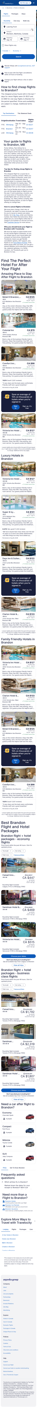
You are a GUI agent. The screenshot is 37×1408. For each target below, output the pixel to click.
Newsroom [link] (6, 1300)
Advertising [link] (6, 1310)
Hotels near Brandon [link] (9, 1239)
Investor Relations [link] (8, 1303)
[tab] (6, 14)
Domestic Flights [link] (8, 1325)
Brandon (9, 129)
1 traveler (5, 51)
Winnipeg (9, 125)
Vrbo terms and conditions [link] (10, 1350)
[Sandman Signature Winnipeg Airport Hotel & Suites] (18, 1047)
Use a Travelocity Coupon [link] (10, 1374)
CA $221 (29, 125)
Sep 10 (9, 40)
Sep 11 (26, 40)
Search (18, 57)
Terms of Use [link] (7, 1346)
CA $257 (29, 129)
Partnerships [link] (6, 1297)
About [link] (5, 1287)
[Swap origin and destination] (32, 29)
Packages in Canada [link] (9, 1328)
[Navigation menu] (33, 2)
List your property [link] (8, 1294)
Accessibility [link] (7, 1353)
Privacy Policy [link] (7, 1340)
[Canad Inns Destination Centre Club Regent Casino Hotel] (18, 1015)
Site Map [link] (5, 1307)
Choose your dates (18, 956)
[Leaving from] (18, 26)
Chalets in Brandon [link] (8, 1246)
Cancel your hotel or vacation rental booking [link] (16, 1368)
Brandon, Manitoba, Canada (17, 34)
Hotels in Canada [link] (8, 1318)
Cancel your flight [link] (8, 1365)
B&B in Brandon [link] (7, 1243)
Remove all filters (19, 855)
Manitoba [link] (9, 8)
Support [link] (5, 1361)
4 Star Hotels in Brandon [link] (10, 1235)
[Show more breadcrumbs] (3, 8)
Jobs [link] (4, 1290)
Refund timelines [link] (8, 1371)
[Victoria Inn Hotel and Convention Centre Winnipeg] (18, 945)
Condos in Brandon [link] (8, 1250)
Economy (16, 51)
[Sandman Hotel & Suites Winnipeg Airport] (18, 913)
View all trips (19, 965)
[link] (18, 1202)
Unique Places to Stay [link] (9, 1331)
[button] (18, 1220)
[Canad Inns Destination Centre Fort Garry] (18, 881)
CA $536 (29, 133)
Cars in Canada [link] (7, 1322)
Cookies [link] (5, 1343)
